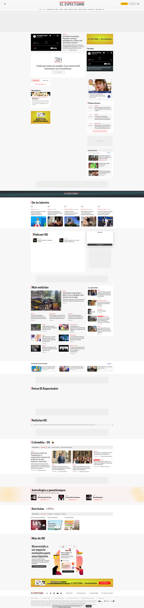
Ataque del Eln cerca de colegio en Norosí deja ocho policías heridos (49, 328)
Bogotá (96, 105)
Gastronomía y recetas (102, 300)
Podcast (66, 238)
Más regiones (73, 335)
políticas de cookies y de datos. (64, 607)
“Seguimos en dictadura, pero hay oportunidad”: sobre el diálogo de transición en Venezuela (103, 320)
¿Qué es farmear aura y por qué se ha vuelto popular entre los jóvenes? (98, 68)
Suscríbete (124, 3)
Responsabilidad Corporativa (88, 598)
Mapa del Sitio (69, 593)
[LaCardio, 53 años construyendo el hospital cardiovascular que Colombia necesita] (72, 221)
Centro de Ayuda (46, 598)
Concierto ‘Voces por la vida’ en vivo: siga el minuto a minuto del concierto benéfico (105, 213)
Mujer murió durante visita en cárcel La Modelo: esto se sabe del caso (49, 348)
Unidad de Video (73, 50)
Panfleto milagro (101, 311)
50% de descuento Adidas (38, 517)
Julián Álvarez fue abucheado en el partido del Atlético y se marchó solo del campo (77, 329)
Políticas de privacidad (59, 598)
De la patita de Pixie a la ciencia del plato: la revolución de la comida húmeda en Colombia (87, 213)
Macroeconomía (73, 345)
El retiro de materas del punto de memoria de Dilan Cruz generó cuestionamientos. (74, 300)
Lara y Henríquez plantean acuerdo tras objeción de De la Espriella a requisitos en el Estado (104, 294)
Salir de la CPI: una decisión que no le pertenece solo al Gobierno (103, 453)
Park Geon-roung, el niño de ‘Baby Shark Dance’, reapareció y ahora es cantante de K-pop (38, 213)
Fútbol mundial (73, 324)
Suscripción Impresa (81, 593)
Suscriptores (100, 316)
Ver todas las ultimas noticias (99, 131)
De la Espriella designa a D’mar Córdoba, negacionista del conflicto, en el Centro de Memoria (61, 468)
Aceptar (88, 606)
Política (98, 290)
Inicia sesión (42, 103)
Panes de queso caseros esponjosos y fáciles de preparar (103, 303)
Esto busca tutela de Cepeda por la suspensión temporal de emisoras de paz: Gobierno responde (40, 457)
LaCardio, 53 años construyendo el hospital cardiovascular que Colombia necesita (70, 213)
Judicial (44, 324)
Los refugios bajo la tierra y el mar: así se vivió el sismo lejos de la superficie (77, 338)
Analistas (96, 451)
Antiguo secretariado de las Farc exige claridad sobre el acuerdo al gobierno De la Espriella (81, 468)
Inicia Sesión (133, 3)
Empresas (70, 313)
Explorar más (44, 499)
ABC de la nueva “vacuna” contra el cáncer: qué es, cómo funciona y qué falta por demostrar (49, 339)
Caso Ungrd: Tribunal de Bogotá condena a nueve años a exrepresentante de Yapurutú (104, 330)
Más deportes (98, 123)
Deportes (40, 238)
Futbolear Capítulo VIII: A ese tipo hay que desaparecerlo (71, 241)
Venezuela (106, 316)
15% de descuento (52, 517)
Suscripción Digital (94, 593)
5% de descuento (69, 517)
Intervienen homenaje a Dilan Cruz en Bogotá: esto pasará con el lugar (103, 109)
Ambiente (65, 34)
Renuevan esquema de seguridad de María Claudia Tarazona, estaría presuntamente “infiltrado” (55, 213)
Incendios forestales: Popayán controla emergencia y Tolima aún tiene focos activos (72, 39)
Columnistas (100, 309)
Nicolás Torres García (84, 471)
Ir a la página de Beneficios (39, 566)
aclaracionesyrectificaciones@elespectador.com (75, 603)
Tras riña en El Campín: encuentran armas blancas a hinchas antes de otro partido (102, 117)
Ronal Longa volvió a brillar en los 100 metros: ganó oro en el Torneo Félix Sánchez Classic (103, 126)
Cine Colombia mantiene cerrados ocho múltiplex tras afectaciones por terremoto (75, 317)
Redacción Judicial (105, 466)
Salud (43, 335)
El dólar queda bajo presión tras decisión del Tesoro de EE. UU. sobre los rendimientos (77, 349)
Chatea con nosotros (108, 593)
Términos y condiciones (73, 598)
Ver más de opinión (39, 84)
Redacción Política (42, 470)
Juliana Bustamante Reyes (106, 456)
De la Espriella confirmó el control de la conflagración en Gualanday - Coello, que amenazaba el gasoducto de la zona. (73, 46)
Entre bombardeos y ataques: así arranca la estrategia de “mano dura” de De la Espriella (103, 463)
